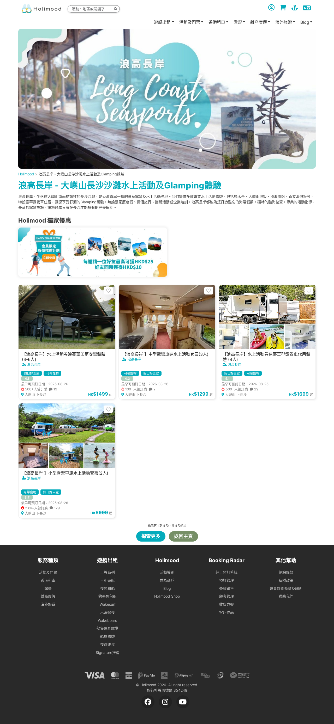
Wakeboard (107, 620)
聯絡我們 (286, 596)
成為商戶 (167, 580)
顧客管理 (226, 596)
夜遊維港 (107, 644)
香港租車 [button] (216, 21)
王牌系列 (107, 572)
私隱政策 (286, 580)
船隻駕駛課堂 (107, 628)
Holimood (26, 174)
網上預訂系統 (226, 572)
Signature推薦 (108, 652)
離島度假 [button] (258, 21)
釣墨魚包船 (107, 596)
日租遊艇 (107, 580)
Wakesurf (108, 604)
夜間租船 (107, 588)
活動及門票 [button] (189, 21)
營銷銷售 (226, 588)
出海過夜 (107, 612)
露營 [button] (238, 21)
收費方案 (226, 604)
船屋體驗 (107, 636)
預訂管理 (226, 580)
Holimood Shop (167, 596)
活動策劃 (167, 572)
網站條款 (286, 572)
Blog (167, 588)
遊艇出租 (162, 21)
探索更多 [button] (150, 536)
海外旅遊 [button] (283, 21)
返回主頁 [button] (183, 536)
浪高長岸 (34, 364)
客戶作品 (226, 612)
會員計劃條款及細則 (286, 588)
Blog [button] (304, 21)
